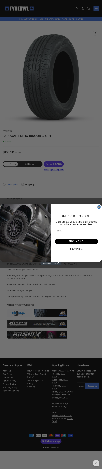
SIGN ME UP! (76, 241)
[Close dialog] (99, 207)
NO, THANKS (76, 249)
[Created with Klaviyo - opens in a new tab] (51, 263)
